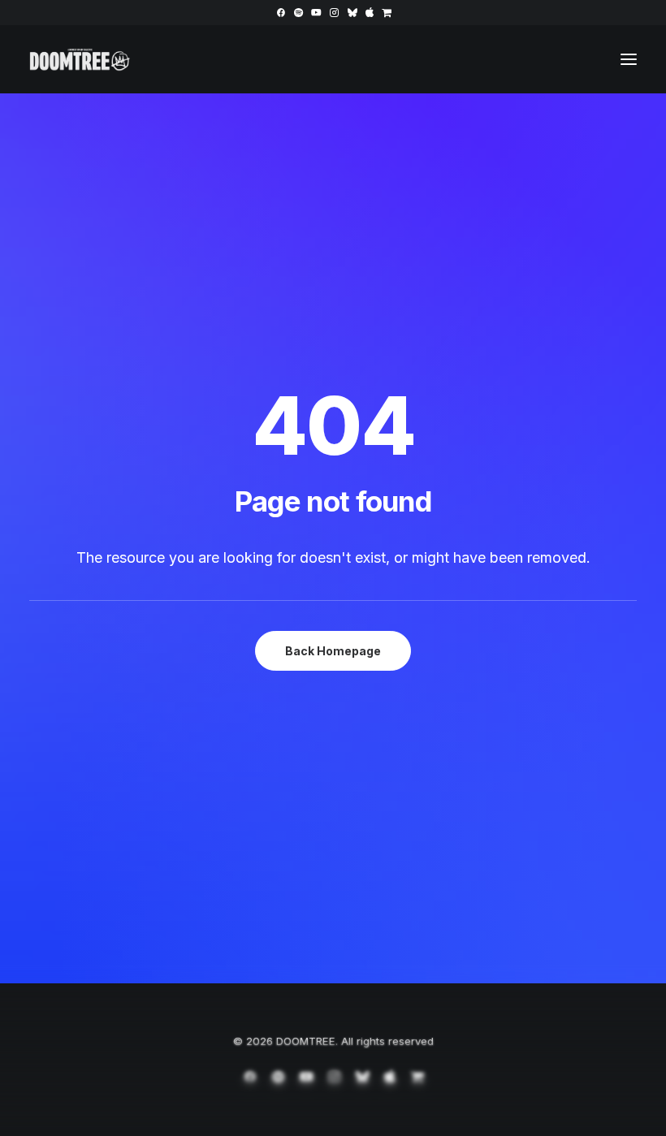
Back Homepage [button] (333, 651)
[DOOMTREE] (80, 59)
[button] (280, 12)
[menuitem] (280, 12)
